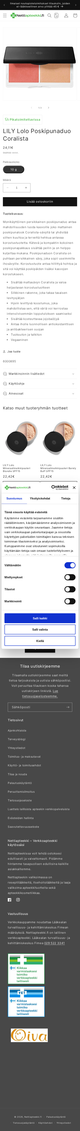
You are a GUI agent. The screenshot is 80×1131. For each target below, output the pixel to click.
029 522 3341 (54, 943)
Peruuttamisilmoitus (21, 791)
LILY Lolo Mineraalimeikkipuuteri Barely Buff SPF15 (58, 468)
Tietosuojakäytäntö (24, 1123)
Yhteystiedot (16, 747)
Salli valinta (40, 629)
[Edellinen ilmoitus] (4, 5)
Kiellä (40, 640)
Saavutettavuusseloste (23, 826)
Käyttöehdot (45, 1123)
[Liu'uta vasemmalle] (31, 107)
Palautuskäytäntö (20, 783)
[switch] (70, 577)
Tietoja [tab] (65, 498)
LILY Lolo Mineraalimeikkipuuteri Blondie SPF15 (16, 468)
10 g (13, 169)
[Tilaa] (67, 707)
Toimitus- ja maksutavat (24, 756)
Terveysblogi (16, 739)
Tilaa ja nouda (17, 774)
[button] (5, 15)
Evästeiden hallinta (21, 818)
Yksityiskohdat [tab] (40, 498)
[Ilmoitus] (75, 5)
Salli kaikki (40, 618)
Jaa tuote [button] (13, 351)
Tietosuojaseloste (20, 800)
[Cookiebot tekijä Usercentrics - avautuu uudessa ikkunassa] (51, 487)
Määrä (7, 179)
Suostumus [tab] (14, 498)
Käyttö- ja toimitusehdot (24, 765)
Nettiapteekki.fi (33, 1117)
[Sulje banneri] (74, 487)
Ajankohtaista (17, 730)
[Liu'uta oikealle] (48, 107)
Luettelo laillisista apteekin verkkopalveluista (39, 809)
